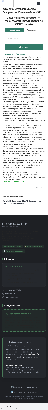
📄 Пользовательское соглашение (24, 392)
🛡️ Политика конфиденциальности (24, 387)
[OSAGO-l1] (8, 3)
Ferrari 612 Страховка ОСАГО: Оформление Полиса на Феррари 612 (22, 202)
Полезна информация (13, 297)
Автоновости (10, 294)
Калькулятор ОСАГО (13, 290)
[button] (38, 3)
